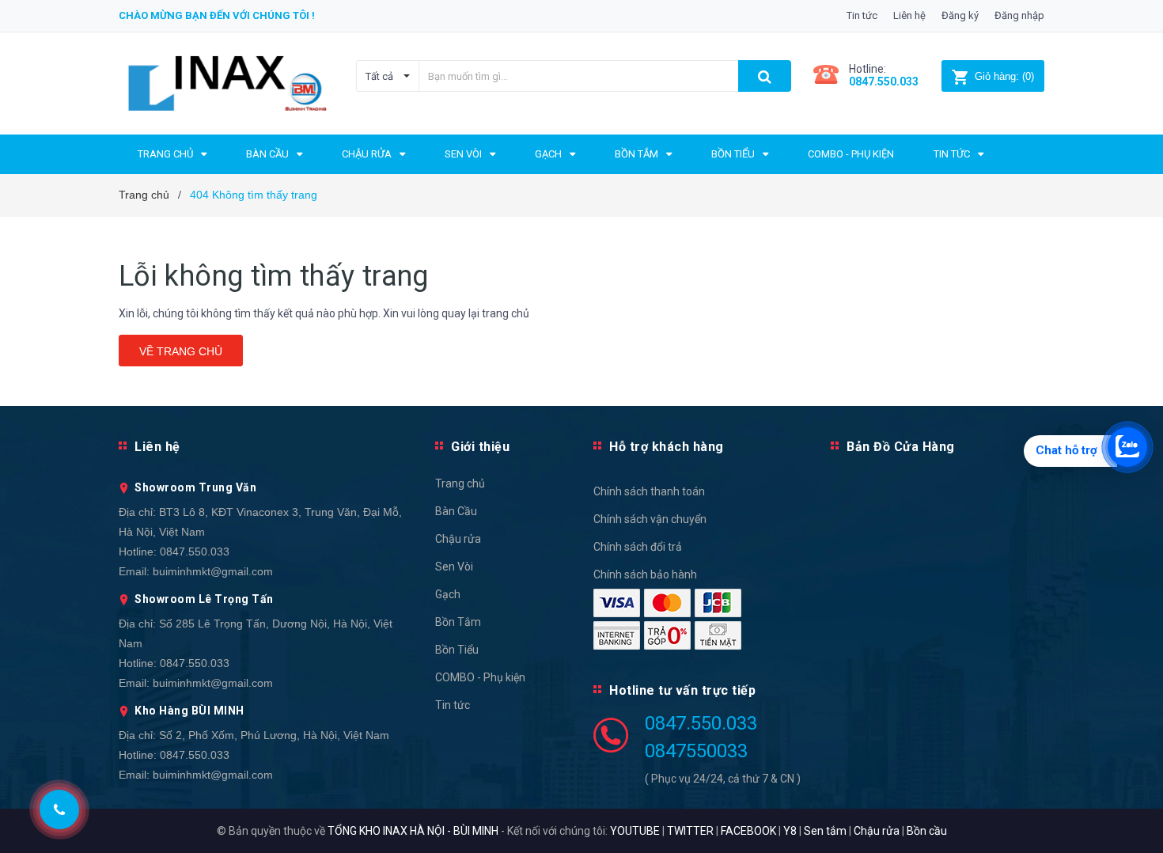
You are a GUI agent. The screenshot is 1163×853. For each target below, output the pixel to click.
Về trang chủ (180, 351)
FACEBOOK (748, 831)
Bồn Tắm (458, 622)
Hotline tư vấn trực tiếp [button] (682, 690)
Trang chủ (460, 483)
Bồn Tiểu (457, 649)
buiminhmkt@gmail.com (213, 571)
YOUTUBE (635, 831)
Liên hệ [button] (157, 446)
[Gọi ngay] (60, 809)
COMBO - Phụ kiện (480, 677)
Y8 (790, 831)
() (1004, 76)
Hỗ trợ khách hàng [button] (666, 446)
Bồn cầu (927, 831)
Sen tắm (825, 831)
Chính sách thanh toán (649, 491)
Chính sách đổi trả (637, 546)
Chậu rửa (458, 539)
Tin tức (862, 15)
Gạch (447, 594)
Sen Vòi (454, 566)
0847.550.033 (194, 551)
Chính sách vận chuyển (650, 519)
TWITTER (690, 831)
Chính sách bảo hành (645, 574)
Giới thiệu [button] (480, 446)
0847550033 (696, 751)
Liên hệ (909, 15)
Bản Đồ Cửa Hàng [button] (901, 446)
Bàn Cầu (456, 511)
